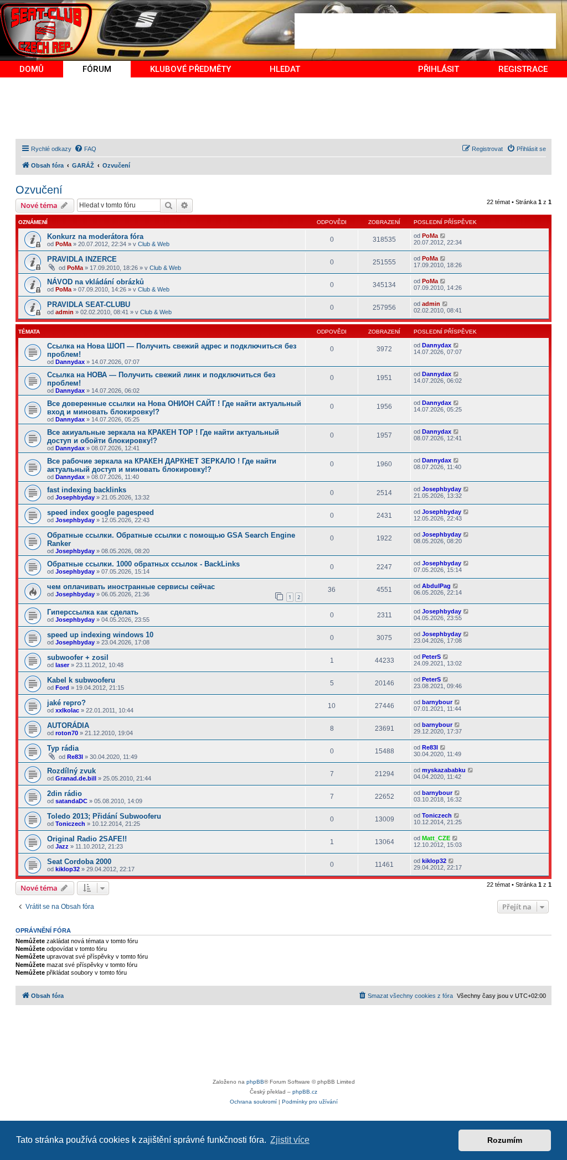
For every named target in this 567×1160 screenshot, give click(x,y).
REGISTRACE (523, 69)
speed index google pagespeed (100, 512)
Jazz (62, 846)
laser (62, 665)
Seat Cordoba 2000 (79, 861)
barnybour (437, 702)
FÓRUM (97, 69)
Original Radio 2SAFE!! (87, 839)
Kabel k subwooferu (81, 680)
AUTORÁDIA (68, 725)
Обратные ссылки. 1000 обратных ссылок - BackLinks (143, 564)
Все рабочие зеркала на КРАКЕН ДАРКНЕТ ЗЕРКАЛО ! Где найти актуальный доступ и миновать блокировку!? (161, 465)
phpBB (255, 1082)
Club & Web (153, 244)
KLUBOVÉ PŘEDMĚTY (190, 69)
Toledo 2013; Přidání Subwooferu (104, 816)
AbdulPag (436, 585)
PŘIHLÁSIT (438, 69)
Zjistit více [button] (290, 1140)
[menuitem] (85, 148)
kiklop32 (67, 869)
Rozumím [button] (504, 1140)
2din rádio (64, 793)
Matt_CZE (436, 838)
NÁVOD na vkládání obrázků (95, 282)
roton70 (66, 733)
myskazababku (444, 770)
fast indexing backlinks (86, 490)
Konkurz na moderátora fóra (95, 236)
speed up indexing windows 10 (100, 635)
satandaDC (71, 801)
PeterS (431, 656)
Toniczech (70, 823)
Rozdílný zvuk (71, 771)
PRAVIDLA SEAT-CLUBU (88, 304)
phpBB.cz (304, 1092)
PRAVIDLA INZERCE (82, 259)
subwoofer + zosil (78, 657)
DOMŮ (31, 69)
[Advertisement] (425, 31)
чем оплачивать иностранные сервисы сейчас (131, 586)
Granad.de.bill (75, 778)
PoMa (63, 244)
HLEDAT (285, 69)
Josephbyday (75, 497)
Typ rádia (63, 748)
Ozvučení (39, 190)
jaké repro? (66, 703)
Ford (62, 687)
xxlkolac (67, 710)
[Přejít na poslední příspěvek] (443, 235)
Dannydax (70, 361)
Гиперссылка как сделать (92, 612)
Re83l (75, 756)
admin (64, 312)
